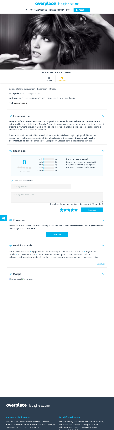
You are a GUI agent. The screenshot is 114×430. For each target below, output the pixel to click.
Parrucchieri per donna (30, 93)
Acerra (96, 424)
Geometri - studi (22, 427)
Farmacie (11, 427)
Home (49, 80)
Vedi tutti (101, 264)
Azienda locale (12, 422)
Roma (71, 427)
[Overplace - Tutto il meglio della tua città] (26, 10)
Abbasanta (63, 427)
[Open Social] (3, 218)
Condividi (92, 210)
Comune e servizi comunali (29, 422)
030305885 (20, 103)
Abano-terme (78, 422)
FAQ (68, 10)
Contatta (57, 234)
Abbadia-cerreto (65, 422)
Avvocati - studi (36, 427)
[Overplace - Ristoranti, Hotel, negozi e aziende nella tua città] (57, 3)
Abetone (76, 424)
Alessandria (86, 427)
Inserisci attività (56, 10)
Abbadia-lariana (65, 424)
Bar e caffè (43, 424)
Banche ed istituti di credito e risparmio (21, 424)
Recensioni (62, 80)
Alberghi (51, 424)
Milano (94, 427)
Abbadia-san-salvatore (94, 422)
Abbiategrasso (87, 424)
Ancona (77, 427)
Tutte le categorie (38, 10)
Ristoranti (45, 422)
